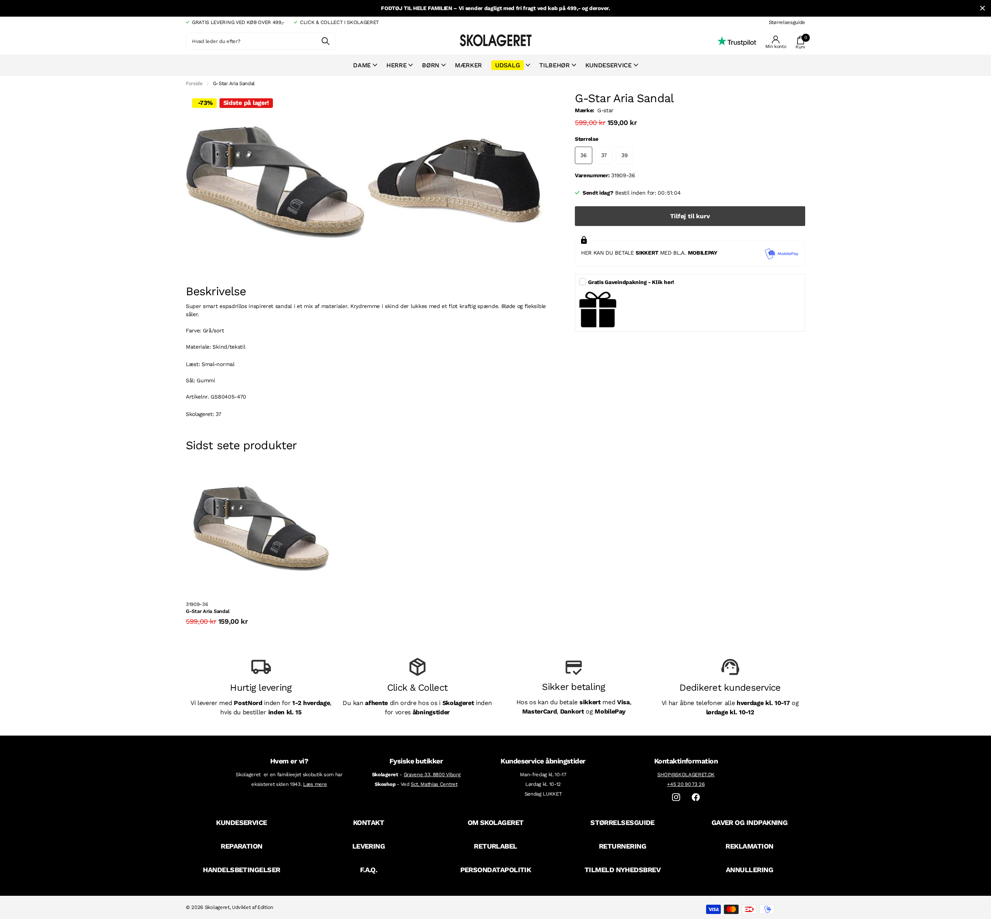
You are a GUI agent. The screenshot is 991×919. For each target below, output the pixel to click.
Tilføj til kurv (690, 216)
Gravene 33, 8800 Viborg (432, 774)
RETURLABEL (495, 846)
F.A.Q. (368, 870)
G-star (605, 110)
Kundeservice (608, 65)
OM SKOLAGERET (496, 822)
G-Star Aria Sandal (207, 611)
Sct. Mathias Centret (434, 784)
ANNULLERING (749, 870)
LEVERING (368, 846)
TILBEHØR (554, 65)
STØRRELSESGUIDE (622, 822)
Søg (325, 41)
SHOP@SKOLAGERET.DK (686, 774)
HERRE (396, 65)
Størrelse (586, 139)
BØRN (430, 65)
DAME (362, 65)
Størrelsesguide (787, 22)
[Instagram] (676, 797)
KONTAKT (368, 822)
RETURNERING (622, 846)
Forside (194, 83)
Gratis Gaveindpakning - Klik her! (631, 282)
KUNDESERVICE (241, 822)
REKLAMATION (749, 846)
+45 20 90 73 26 (686, 784)
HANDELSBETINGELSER (241, 870)
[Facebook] (696, 797)
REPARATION (241, 846)
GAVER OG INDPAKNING (750, 822)
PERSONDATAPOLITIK (495, 870)
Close (982, 8)
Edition (265, 907)
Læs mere (315, 784)
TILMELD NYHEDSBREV (622, 870)
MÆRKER (468, 65)
